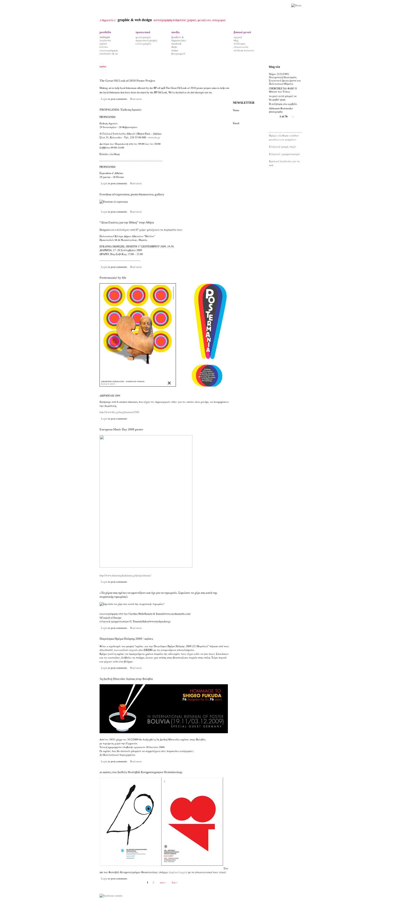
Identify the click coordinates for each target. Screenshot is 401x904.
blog (236, 40)
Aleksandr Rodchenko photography (281, 110)
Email (236, 123)
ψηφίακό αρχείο (178, 872)
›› (293, 116)
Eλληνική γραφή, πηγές (282, 146)
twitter (174, 50)
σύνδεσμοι (240, 43)
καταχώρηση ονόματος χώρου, (175, 20)
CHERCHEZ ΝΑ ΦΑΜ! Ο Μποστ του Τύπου (283, 90)
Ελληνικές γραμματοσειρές (284, 154)
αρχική (238, 37)
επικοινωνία (241, 46)
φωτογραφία (143, 37)
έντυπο (104, 46)
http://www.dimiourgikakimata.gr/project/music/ (125, 575)
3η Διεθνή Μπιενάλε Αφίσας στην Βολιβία (126, 679)
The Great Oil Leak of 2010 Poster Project (127, 80)
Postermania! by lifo (113, 277)
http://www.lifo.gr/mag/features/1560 (119, 412)
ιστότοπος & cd (109, 53)
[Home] (296, 5)
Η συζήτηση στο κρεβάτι (283, 104)
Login (104, 98)
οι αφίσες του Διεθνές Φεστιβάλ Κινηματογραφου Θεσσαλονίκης (141, 772)
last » (175, 882)
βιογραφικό (178, 53)
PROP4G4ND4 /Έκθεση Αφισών (121, 109)
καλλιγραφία (143, 43)
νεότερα (105, 37)
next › (163, 882)
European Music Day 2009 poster (121, 429)
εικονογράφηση (109, 50)
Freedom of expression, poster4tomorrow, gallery (132, 194)
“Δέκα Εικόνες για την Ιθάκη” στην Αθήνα (127, 222)
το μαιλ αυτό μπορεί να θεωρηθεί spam (283, 97)
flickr (174, 46)
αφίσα (103, 43)
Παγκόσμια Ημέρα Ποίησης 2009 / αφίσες (126, 638)
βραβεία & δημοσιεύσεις (179, 38)
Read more (136, 98)
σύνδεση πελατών (244, 50)
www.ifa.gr (154, 137)
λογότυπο (105, 40)
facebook (176, 43)
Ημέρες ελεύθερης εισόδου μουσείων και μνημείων (284, 137)
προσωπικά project (146, 40)
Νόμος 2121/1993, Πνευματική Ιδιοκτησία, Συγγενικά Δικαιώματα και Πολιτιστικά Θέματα (285, 79)
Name (236, 110)
